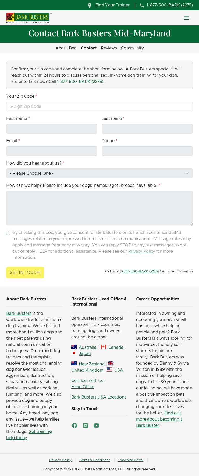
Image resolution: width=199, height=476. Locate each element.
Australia (87, 347)
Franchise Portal (130, 460)
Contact (89, 48)
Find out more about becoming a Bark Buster (159, 419)
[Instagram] (85, 425)
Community (132, 48)
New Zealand (92, 364)
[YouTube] (96, 425)
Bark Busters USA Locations (98, 397)
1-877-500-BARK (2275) (80, 82)
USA (118, 370)
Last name (112, 119)
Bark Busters (18, 313)
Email (11, 141)
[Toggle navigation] (186, 18)
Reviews (109, 48)
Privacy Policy (141, 251)
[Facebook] (74, 425)
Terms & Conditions (94, 460)
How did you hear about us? (33, 163)
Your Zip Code (20, 96)
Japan (85, 354)
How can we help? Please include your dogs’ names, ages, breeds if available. (81, 185)
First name (16, 119)
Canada (115, 347)
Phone (108, 141)
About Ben (66, 48)
